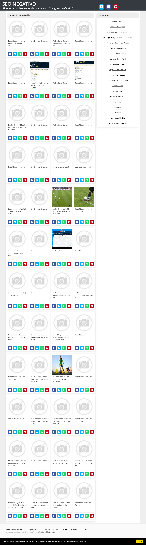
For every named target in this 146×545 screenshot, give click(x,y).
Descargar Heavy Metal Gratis (117, 43)
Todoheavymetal (117, 21)
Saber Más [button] (83, 541)
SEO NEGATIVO (19, 4)
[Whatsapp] (20, 54)
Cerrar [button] (140, 541)
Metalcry (117, 107)
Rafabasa (117, 102)
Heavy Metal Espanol (117, 27)
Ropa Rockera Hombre (117, 70)
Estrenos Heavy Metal (117, 59)
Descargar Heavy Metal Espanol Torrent (118, 37)
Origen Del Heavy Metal (117, 48)
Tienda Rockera (117, 86)
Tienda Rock (117, 91)
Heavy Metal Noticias (117, 118)
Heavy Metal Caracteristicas (117, 32)
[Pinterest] (116, 7)
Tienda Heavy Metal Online (118, 80)
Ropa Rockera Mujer (117, 64)
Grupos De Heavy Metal (117, 54)
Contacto (83, 529)
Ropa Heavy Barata (117, 75)
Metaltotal (117, 113)
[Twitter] (101, 7)
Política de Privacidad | (71, 529)
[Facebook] (109, 7)
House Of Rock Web (117, 96)
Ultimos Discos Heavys (117, 123)
